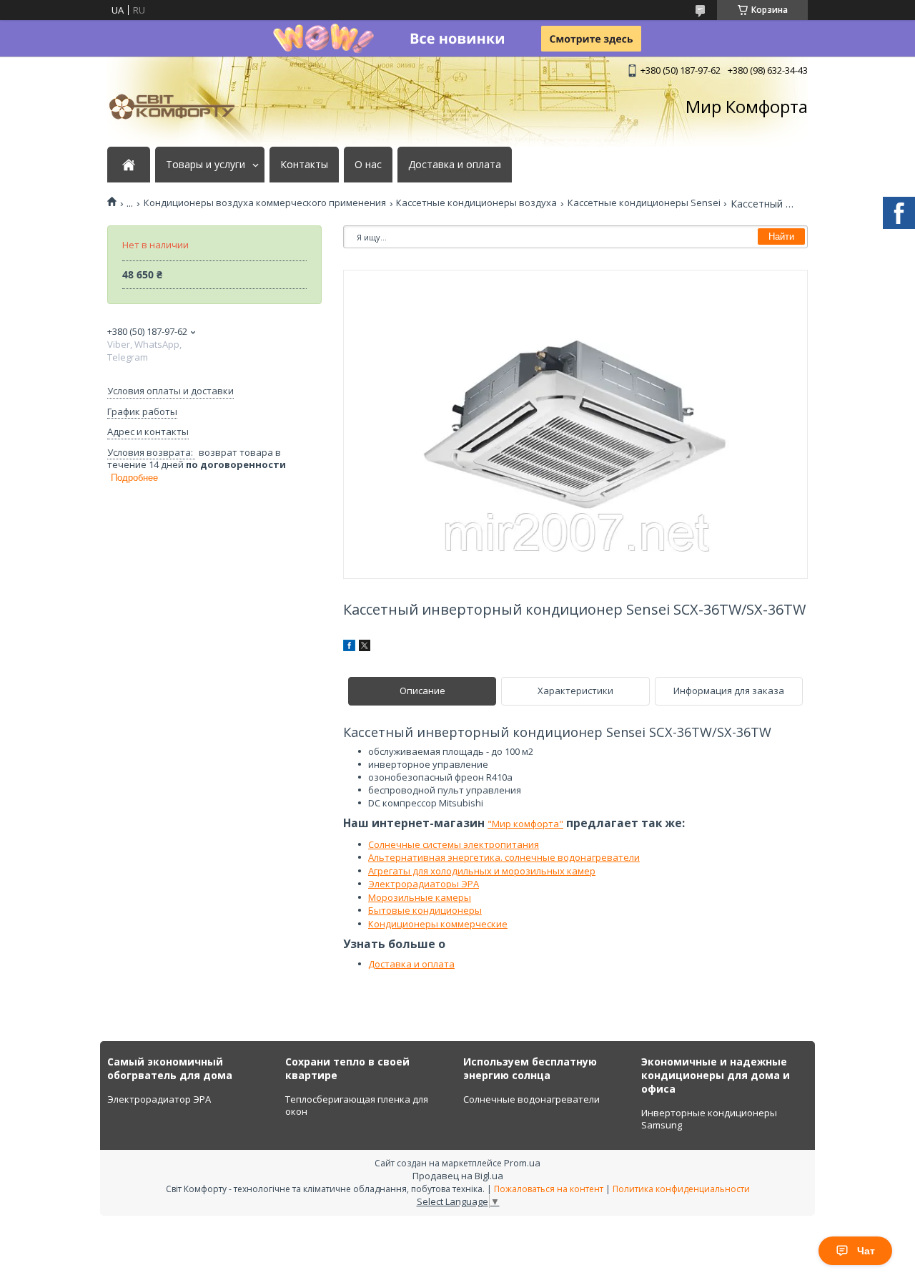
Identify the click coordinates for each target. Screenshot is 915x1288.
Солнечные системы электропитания (453, 844)
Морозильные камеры (419, 897)
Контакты (304, 164)
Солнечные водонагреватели (531, 1099)
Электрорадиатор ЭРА (159, 1099)
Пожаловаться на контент (548, 1189)
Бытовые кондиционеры (425, 910)
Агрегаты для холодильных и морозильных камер (481, 870)
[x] (364, 647)
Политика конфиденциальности (681, 1189)
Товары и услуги (205, 164)
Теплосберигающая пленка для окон (356, 1105)
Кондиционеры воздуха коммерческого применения (265, 203)
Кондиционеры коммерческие (438, 923)
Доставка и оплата (454, 164)
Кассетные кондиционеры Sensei (644, 203)
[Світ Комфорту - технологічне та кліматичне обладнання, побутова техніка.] (178, 107)
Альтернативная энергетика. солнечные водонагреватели (504, 857)
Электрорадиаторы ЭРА (423, 883)
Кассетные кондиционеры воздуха (476, 203)
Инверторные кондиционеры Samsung (709, 1119)
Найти (781, 236)
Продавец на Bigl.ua (457, 1175)
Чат (866, 1251)
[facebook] (349, 647)
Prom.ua (522, 1162)
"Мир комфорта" (525, 823)
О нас (368, 164)
